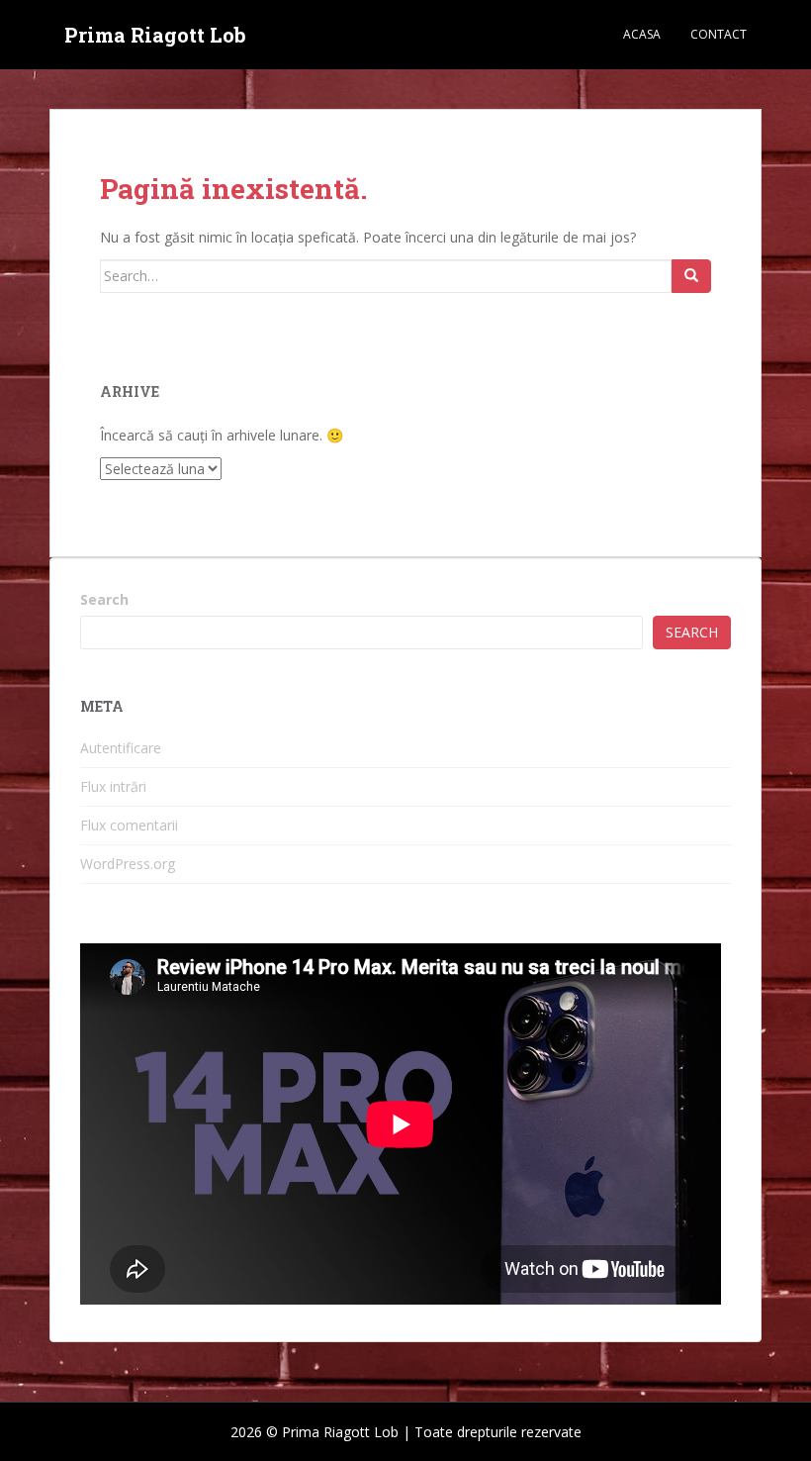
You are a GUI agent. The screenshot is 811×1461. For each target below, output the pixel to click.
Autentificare (120, 747)
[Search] (691, 276)
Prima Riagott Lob (155, 35)
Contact (718, 34)
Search (104, 599)
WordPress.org (127, 863)
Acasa (642, 34)
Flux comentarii (129, 825)
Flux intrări (113, 786)
